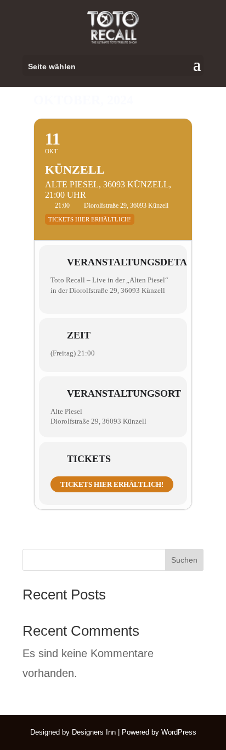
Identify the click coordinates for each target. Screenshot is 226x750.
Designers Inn (94, 732)
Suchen (184, 559)
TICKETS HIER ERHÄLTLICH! (111, 484)
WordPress (178, 732)
